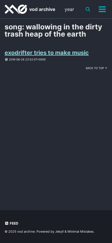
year (69, 9)
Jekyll (59, 231)
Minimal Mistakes (80, 231)
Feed (13, 223)
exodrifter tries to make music (47, 52)
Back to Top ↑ (96, 68)
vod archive (42, 9)
